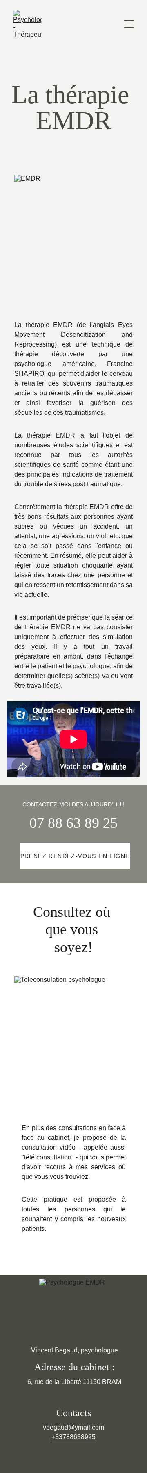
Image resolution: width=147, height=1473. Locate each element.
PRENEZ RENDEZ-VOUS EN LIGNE (75, 856)
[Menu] (129, 24)
